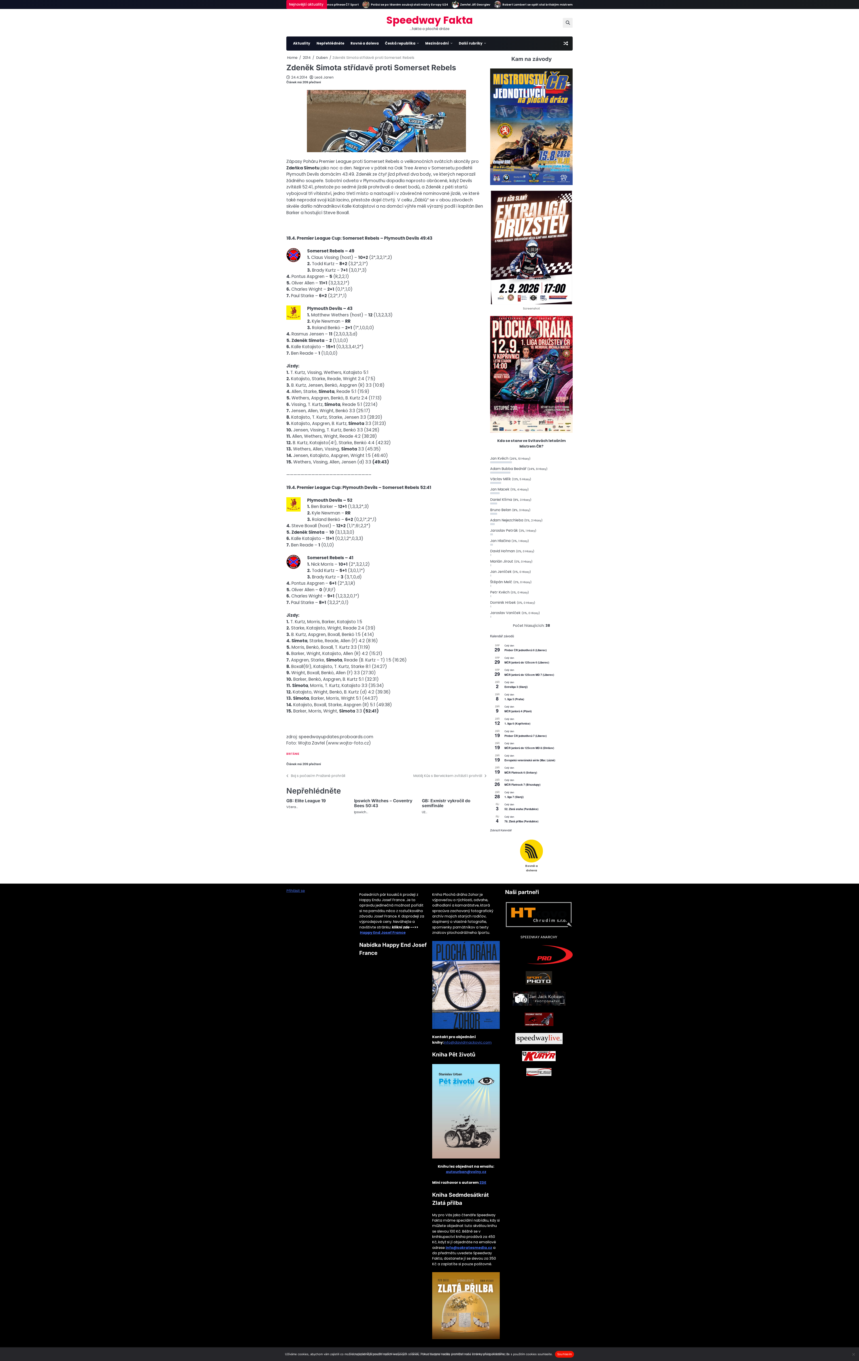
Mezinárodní (437, 43)
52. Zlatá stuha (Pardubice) (521, 809)
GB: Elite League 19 (306, 800)
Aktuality (301, 43)
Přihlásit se (295, 890)
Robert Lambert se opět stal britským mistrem (498, 4)
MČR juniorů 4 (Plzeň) (518, 711)
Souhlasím (564, 1354)
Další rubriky (471, 43)
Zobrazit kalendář (501, 830)
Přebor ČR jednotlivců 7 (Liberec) (525, 736)
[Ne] (853, 1354)
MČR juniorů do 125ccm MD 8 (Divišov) (529, 748)
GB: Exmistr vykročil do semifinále (446, 803)
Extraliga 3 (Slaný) (516, 687)
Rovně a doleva (365, 43)
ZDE (482, 1182)
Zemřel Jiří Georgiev (435, 4)
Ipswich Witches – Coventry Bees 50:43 (383, 803)
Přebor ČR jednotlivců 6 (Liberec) (525, 650)
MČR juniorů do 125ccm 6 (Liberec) (526, 662)
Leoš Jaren (324, 77)
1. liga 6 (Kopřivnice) (517, 723)
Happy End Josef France (383, 932)
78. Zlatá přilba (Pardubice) (521, 821)
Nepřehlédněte (330, 43)
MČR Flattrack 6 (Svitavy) (520, 772)
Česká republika (400, 43)
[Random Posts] (565, 43)
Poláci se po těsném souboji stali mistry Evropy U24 (369, 4)
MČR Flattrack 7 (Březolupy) (522, 785)
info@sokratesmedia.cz (469, 1247)
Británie (292, 754)
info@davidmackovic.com (468, 1042)
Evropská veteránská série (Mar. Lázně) (529, 760)
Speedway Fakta (429, 20)
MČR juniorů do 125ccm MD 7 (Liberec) (529, 675)
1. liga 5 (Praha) (514, 699)
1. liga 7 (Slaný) (514, 797)
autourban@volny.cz (466, 1171)
